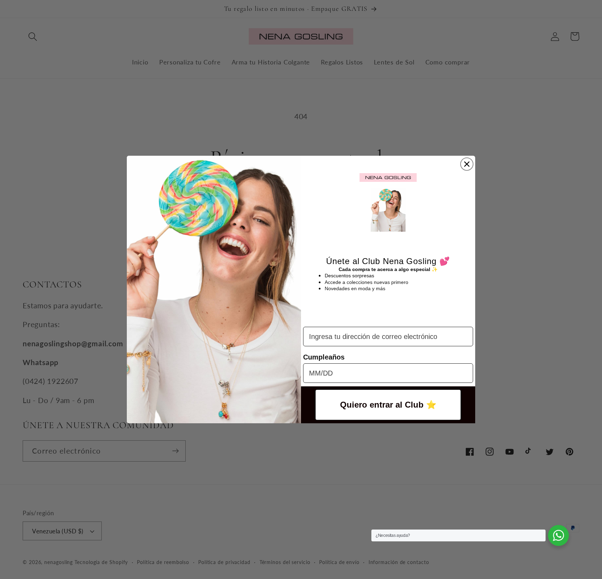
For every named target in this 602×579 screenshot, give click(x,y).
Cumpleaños (324, 357)
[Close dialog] (466, 164)
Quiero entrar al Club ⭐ (388, 404)
